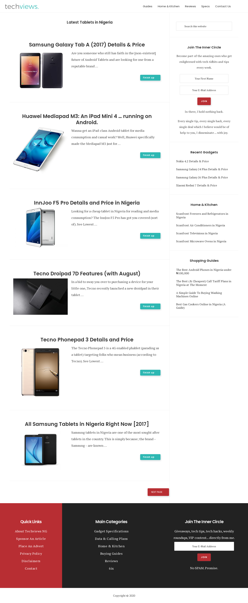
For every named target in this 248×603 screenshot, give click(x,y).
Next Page (156, 492)
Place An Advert (31, 546)
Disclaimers (31, 561)
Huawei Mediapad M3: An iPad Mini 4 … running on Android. (87, 119)
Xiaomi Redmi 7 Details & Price (196, 185)
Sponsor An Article (31, 538)
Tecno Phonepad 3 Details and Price (86, 339)
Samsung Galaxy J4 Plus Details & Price (202, 169)
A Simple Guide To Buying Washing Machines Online (199, 294)
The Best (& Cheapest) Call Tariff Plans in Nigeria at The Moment (203, 283)
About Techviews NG (31, 531)
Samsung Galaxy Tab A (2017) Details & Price (87, 44)
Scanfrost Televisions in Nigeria (197, 233)
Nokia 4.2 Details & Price (192, 161)
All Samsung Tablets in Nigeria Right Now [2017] (87, 424)
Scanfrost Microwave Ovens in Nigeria (201, 241)
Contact (31, 568)
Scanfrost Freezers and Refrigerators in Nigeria (202, 215)
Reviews (111, 561)
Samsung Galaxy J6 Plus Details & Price (202, 177)
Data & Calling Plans (111, 538)
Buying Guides (111, 553)
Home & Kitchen (111, 546)
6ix (111, 568)
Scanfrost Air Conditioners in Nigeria (200, 225)
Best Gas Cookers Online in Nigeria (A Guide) (200, 306)
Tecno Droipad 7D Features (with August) (87, 273)
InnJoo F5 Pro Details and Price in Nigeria (87, 202)
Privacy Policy (31, 553)
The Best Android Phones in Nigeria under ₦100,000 (203, 271)
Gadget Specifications (111, 531)
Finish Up (149, 77)
